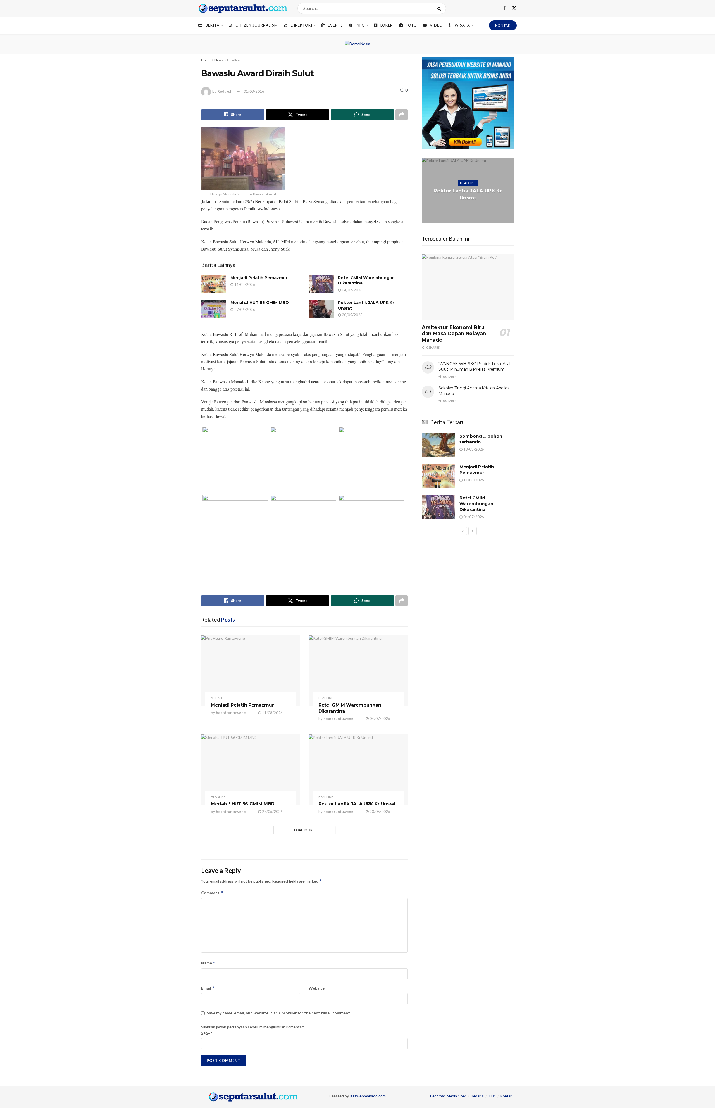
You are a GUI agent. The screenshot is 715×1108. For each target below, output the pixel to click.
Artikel (217, 697)
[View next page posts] (472, 531)
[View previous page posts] (463, 531)
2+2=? (206, 1033)
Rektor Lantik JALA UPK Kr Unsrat (357, 804)
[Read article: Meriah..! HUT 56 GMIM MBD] (213, 309)
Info (360, 25)
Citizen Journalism (256, 25)
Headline (234, 60)
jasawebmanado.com (368, 1095)
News (218, 60)
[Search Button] (440, 8)
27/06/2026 (244, 309)
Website (317, 988)
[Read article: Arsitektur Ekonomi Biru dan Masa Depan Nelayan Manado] (468, 287)
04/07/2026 (352, 290)
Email (208, 988)
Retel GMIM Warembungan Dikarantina (476, 503)
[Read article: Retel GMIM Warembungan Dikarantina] (321, 284)
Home (206, 60)
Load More (304, 830)
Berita (213, 25)
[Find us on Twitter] (514, 8)
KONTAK (503, 25)
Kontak (506, 1096)
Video (436, 25)
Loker (386, 25)
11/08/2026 (244, 284)
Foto (411, 25)
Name (208, 963)
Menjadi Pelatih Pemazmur (258, 277)
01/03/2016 (254, 91)
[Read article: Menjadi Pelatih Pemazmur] (213, 284)
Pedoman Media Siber (448, 1096)
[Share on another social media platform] (401, 114)
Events (335, 25)
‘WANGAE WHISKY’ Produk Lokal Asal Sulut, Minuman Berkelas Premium (474, 366)
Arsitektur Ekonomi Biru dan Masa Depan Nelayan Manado (454, 333)
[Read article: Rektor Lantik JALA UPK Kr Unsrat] (321, 309)
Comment (212, 892)
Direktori (301, 25)
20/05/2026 (352, 315)
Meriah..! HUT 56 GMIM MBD (259, 302)
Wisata (462, 25)
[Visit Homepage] (243, 8)
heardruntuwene (231, 712)
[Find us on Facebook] (504, 8)
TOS (492, 1096)
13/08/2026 (473, 449)
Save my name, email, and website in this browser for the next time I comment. (279, 1012)
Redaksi (224, 91)
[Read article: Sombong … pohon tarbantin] (438, 445)
